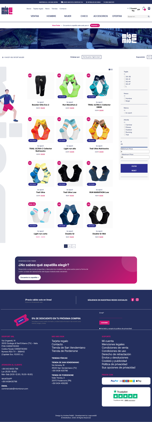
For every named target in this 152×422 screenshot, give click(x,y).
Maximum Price (127, 154)
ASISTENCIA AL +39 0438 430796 (48, 2)
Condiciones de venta (115, 347)
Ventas (35, 16)
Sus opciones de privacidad (118, 367)
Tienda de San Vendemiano (68, 347)
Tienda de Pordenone (65, 350)
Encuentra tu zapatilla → (30, 277)
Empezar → (95, 25)
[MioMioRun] (13, 10)
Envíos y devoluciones (115, 357)
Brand (29, 9)
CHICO (84, 16)
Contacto (63, 9)
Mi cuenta (108, 340)
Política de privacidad (114, 364)
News (47, 9)
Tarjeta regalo (38, 9)
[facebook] (132, 299)
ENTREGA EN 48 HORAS (94, 2)
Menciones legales (113, 344)
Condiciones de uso (114, 350)
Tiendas (54, 9)
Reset (134, 170)
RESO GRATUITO (109, 2)
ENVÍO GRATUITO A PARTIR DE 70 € (73, 2)
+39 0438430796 (9, 381)
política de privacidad (124, 328)
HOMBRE (51, 16)
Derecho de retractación (116, 354)
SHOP (7, 57)
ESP (138, 9)
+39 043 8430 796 (10, 369)
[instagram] (137, 299)
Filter (134, 166)
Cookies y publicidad (114, 360)
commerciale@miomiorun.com (15, 388)
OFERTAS (117, 16)
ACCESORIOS (100, 16)
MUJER (67, 16)
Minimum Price (127, 149)
